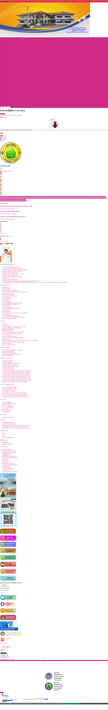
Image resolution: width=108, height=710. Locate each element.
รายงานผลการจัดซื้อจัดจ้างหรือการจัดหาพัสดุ (11, 308)
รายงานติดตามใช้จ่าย (6, 311)
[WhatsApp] (2, 701)
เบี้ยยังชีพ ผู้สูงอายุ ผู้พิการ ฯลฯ (8, 463)
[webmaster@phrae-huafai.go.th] (29, 699)
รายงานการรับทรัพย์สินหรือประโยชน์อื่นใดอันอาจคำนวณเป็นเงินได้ (15, 395)
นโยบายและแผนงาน (5, 590)
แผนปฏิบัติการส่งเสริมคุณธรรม (8, 422)
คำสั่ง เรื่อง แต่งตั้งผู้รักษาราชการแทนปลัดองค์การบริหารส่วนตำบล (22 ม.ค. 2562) (16, 129)
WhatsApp (5, 701)
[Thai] (11, 243)
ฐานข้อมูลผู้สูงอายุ (5, 454)
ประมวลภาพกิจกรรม (5, 588)
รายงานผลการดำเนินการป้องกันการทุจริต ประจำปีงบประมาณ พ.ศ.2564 (16, 376)
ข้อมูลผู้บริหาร (7, 45)
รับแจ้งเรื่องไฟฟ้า (7, 85)
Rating (1, 236)
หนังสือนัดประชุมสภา (6, 466)
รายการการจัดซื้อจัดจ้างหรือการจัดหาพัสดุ (10, 315)
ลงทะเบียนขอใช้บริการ (6, 99)
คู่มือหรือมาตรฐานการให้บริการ (8, 329)
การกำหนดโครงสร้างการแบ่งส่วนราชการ (10, 266)
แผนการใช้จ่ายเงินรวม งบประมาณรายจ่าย (10, 290)
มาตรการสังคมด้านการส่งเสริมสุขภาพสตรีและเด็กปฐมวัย (13, 341)
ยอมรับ (65, 703)
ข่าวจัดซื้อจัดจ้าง (4, 585)
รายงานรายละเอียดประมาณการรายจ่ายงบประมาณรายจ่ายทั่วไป (15, 312)
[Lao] (6, 243)
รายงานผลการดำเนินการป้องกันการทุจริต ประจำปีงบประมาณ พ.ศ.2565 (16, 374)
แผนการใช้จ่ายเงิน (5, 288)
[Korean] (5, 243)
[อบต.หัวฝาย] (7, 699)
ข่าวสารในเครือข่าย (6, 647)
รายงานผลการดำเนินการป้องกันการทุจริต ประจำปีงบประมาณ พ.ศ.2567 (16, 206)
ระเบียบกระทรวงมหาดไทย (7, 443)
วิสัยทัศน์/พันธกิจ (7, 47)
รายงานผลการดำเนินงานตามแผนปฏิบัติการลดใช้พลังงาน (13, 337)
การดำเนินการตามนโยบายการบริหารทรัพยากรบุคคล (12, 271)
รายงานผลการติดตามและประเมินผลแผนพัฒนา (11, 327)
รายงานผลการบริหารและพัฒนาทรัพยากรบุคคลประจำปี (12, 216)
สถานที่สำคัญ (7, 54)
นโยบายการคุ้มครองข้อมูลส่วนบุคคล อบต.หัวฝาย (12, 354)
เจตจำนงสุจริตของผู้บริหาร (7, 360)
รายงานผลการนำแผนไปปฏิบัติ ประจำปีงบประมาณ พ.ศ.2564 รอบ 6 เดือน (16, 377)
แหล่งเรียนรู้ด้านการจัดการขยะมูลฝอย (9, 457)
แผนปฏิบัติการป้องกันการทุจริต (8, 369)
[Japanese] (3, 243)
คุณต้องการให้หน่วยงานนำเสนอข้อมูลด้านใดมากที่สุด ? (11, 582)
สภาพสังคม (6, 50)
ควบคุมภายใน (5, 409)
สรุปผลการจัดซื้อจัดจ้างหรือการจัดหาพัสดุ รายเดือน (12, 302)
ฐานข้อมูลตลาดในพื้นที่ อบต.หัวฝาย (9, 456)
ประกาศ (3, 434)
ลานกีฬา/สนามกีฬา (8, 57)
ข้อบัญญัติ (4, 433)
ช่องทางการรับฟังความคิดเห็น (10, 83)
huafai (14, 115)
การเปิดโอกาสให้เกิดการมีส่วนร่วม (9, 352)
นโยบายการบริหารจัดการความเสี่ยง (9, 387)
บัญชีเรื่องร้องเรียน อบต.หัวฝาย (8, 355)
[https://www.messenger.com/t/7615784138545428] (39, 699)
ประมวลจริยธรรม (5, 411)
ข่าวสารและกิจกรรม (5, 586)
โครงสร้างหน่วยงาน (8, 43)
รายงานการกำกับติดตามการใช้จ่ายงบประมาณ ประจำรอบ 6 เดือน (15, 291)
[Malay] (8, 243)
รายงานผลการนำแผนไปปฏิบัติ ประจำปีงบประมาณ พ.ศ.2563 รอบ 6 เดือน (16, 379)
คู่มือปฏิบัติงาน (5, 278)
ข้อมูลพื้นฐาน (4, 42)
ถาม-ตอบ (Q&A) (7, 81)
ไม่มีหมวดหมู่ (2, 113)
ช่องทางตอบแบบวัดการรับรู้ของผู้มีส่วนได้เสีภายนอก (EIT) (15, 88)
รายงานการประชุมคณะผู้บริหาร (8, 406)
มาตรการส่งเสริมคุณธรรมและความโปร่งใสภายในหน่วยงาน (14, 392)
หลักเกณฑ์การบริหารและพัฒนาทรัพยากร (10, 272)
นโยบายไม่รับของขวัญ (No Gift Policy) (9, 388)
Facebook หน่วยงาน (8, 60)
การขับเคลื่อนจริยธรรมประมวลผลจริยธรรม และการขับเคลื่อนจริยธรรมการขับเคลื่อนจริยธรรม (20, 280)
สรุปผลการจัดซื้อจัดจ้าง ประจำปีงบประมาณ (10, 304)
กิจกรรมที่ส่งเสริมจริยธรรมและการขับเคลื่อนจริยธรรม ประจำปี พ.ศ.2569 (16, 427)
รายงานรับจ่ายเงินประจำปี (7, 307)
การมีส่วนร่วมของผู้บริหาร (7, 362)
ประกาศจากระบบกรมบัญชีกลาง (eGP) (9, 295)
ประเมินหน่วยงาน (5, 95)
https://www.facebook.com (8, 700)
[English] (2, 243)
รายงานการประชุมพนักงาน (7, 407)
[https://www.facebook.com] (2, 700)
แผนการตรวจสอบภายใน (7, 410)
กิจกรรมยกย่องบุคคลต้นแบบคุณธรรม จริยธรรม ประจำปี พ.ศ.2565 (15, 426)
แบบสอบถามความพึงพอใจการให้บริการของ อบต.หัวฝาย (13, 332)
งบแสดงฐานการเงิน (6, 305)
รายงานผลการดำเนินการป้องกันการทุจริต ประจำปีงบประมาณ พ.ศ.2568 (16, 370)
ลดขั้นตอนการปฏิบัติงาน (7, 402)
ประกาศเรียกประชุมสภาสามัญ (8, 468)
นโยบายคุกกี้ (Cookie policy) (74, 703)
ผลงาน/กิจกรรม (5, 461)
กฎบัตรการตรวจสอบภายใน (7, 417)
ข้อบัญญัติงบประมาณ (6, 287)
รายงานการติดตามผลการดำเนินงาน (9, 403)
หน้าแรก (4, 40)
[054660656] (18, 699)
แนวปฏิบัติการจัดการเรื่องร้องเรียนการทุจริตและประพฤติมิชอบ (14, 381)
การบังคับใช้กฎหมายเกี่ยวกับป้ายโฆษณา (10, 471)
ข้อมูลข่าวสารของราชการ (9, 76)
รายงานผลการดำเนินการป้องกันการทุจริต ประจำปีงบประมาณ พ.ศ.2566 (16, 373)
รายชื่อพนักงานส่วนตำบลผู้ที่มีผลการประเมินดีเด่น (12, 276)
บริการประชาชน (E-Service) (7, 74)
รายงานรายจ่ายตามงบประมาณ (8, 293)
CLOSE (1, 692)
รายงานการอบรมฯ (6, 470)
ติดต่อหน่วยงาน (7, 59)
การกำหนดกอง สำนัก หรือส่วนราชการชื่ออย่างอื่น (12, 268)
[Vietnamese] (12, 243)
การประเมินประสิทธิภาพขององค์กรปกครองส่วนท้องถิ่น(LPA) (16, 98)
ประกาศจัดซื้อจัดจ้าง (6, 297)
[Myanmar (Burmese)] (9, 243)
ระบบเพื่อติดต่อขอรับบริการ (9, 84)
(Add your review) (3, 233)
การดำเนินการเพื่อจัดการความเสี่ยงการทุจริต (11, 363)
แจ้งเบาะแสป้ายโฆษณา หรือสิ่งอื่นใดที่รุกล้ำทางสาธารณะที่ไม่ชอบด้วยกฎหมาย (20, 87)
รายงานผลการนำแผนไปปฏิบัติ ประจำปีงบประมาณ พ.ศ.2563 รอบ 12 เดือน (16, 380)
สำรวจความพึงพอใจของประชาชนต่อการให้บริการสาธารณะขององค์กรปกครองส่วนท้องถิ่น (20, 340)
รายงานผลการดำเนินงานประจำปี (8, 344)
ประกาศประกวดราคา (6, 298)
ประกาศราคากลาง (6, 300)
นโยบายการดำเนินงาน (6, 343)
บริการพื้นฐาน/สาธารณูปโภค (10, 52)
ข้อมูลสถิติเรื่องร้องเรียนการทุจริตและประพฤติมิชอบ (12, 349)
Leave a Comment (18, 115)
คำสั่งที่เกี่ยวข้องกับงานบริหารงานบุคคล (10, 275)
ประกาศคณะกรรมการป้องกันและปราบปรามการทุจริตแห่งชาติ (14, 396)
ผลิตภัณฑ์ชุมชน (7, 53)
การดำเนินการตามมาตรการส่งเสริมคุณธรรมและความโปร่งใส (14, 394)
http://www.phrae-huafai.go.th (6, 171)
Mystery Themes (12, 659)
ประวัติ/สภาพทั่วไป (8, 49)
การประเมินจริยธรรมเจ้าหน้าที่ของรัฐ (9, 279)
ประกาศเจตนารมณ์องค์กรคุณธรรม (9, 423)
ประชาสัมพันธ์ (5, 459)
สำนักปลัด (6, 67)
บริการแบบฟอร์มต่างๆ (8, 80)
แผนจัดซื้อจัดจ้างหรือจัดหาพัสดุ (8, 294)
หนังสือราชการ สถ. (6, 646)
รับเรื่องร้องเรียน (5, 90)
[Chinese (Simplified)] (0, 243)
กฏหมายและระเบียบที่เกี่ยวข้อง (8, 437)
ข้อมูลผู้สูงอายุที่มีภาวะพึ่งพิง (7, 453)
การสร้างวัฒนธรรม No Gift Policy (8, 391)
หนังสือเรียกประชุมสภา (6, 467)
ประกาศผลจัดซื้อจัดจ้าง (6, 301)
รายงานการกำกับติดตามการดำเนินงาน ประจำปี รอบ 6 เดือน (14, 326)
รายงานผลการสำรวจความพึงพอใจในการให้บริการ (12, 333)
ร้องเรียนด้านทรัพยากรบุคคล (10, 94)
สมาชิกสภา (6, 64)
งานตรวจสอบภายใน (6, 449)
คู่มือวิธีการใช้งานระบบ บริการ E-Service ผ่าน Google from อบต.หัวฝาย (18, 77)
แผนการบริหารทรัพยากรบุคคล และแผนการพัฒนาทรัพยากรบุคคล (15, 269)
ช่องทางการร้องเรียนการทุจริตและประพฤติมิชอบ (14, 91)
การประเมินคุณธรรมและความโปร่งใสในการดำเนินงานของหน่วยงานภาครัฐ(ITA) (20, 97)
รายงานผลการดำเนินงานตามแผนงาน (9, 336)
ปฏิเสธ (68, 703)
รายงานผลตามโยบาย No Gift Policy (9, 389)
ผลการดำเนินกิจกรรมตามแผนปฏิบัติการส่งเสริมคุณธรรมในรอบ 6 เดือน (16, 425)
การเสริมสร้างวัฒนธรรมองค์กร (8, 367)
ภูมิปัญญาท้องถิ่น (7, 56)
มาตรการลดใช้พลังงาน (6, 334)
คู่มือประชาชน (7, 78)
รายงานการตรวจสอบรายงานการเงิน (9, 318)
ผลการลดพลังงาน (5, 314)
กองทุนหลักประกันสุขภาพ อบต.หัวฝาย (9, 464)
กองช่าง (6, 71)
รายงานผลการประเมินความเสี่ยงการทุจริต (9, 211)
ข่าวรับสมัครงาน (5, 460)
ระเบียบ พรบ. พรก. (5, 442)
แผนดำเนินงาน (5, 323)
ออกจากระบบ (7, 102)
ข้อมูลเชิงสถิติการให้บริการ (7, 330)
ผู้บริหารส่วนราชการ (8, 66)
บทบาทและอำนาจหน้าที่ (9, 46)
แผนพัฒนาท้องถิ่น (5, 325)
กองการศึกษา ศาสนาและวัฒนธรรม (11, 73)
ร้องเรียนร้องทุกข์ (7, 92)
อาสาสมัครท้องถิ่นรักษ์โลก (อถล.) (9, 450)
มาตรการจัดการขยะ (6, 339)
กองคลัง (6, 70)
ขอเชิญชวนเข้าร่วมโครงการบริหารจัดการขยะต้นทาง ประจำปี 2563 (13, 200)
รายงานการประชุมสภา (6, 404)
